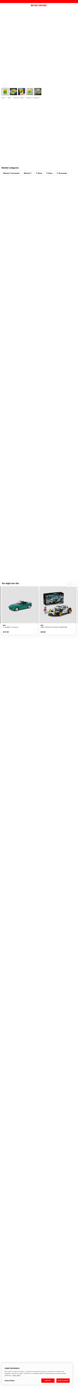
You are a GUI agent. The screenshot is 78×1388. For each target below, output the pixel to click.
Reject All (48, 1380)
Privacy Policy (16, 1375)
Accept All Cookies (63, 1380)
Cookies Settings (10, 1380)
